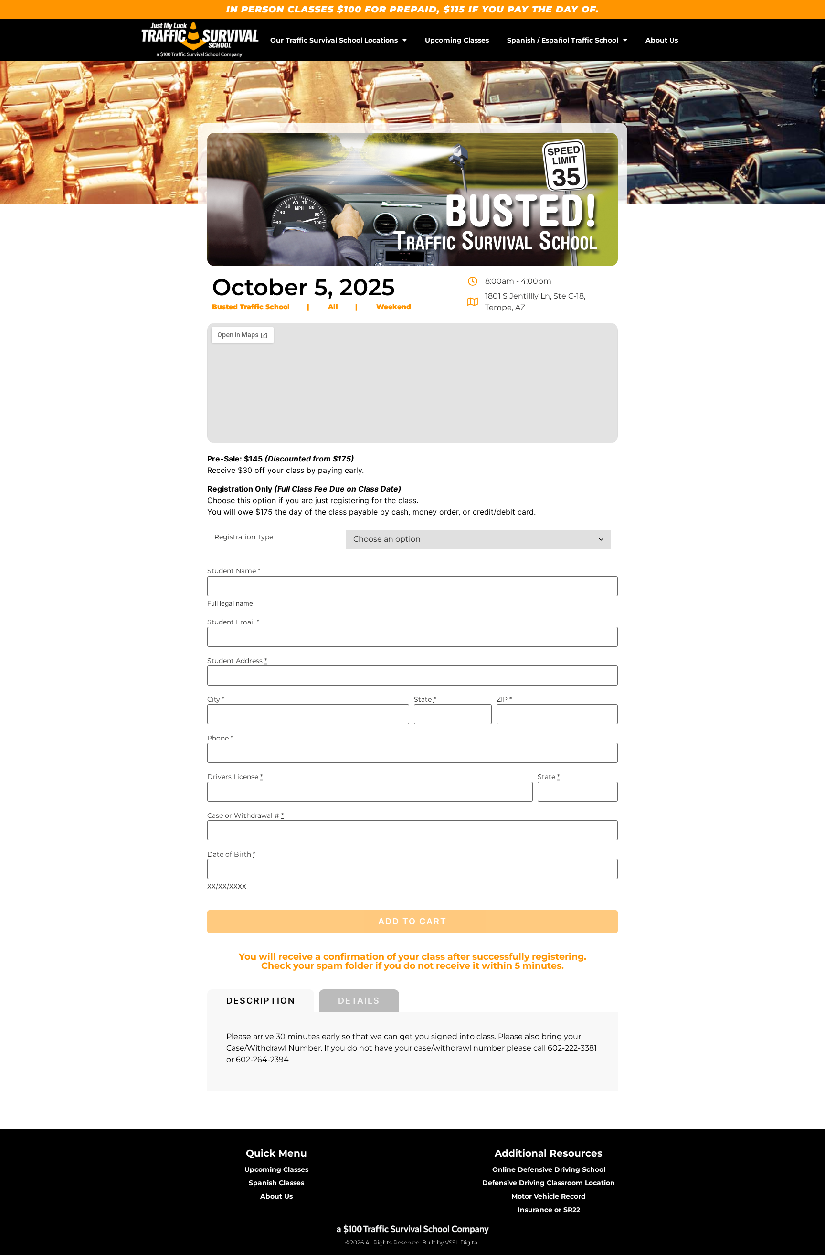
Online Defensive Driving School (548, 1169)
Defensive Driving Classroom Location (548, 1183)
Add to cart (412, 921)
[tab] (260, 1000)
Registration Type (243, 537)
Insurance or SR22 (549, 1209)
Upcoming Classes (457, 40)
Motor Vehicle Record (548, 1196)
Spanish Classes (276, 1183)
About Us (661, 40)
